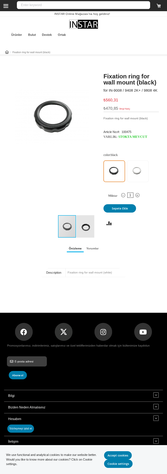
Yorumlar (92, 248)
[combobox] (83, 5)
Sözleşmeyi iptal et (20, 428)
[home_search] (6, 6)
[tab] (75, 248)
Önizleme (75, 248)
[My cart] (159, 7)
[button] (85, 226)
